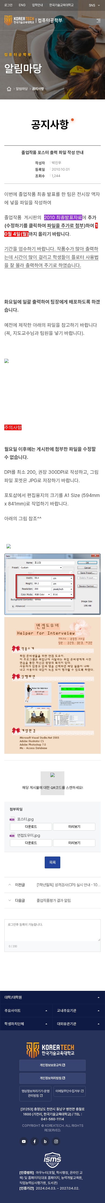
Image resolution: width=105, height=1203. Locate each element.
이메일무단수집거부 (67, 1091)
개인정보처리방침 (50, 1078)
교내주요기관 (66, 1010)
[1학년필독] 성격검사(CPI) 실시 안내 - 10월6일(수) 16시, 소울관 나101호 (69, 884)
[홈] (9, 89)
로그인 (8, 5)
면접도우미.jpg (28, 835)
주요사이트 (13, 1010)
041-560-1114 (52, 1119)
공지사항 (38, 89)
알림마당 (22, 89)
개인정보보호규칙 (50, 1065)
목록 (52, 862)
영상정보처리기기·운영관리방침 (35, 1093)
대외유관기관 (66, 1024)
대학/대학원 (13, 997)
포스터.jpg (25, 819)
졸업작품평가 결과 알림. (54, 900)
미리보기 (74, 827)
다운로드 (31, 827)
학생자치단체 (14, 1024)
